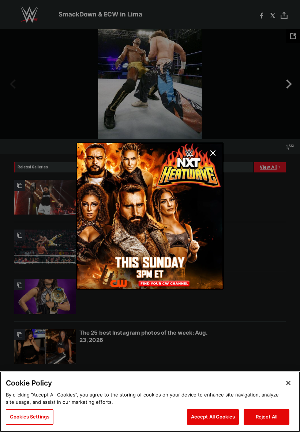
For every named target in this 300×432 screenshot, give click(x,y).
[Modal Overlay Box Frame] (150, 216)
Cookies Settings (29, 417)
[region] (150, 401)
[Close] (288, 383)
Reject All (266, 417)
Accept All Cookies (213, 417)
